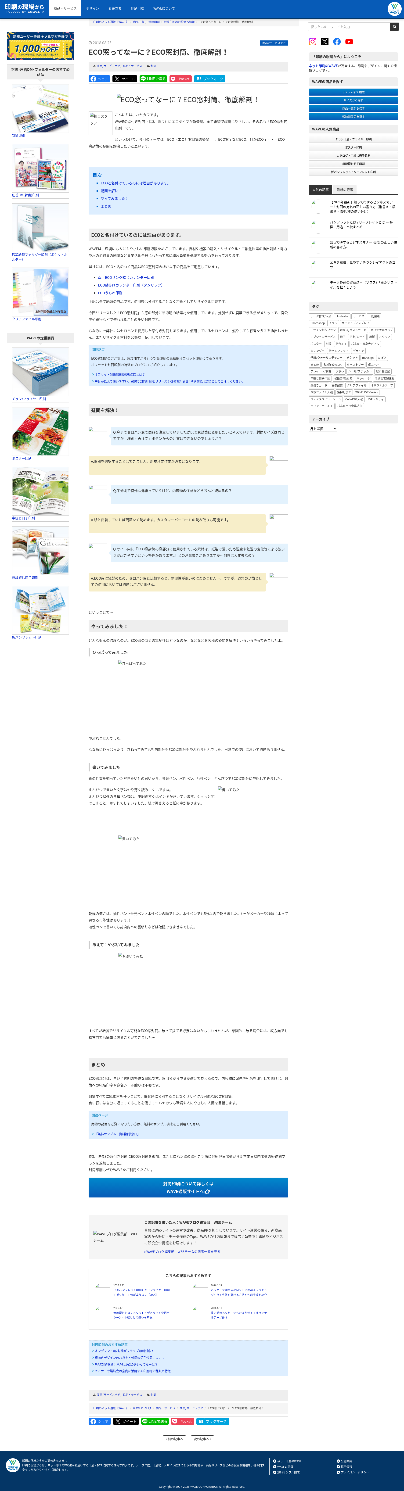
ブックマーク (213, 78)
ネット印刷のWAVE (289, 1461)
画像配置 (337, 385)
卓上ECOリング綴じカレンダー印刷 (126, 277)
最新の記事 (345, 189)
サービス (358, 316)
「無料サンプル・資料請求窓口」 (117, 1134)
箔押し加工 (344, 392)
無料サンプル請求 (288, 1472)
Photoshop (317, 323)
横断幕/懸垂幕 (343, 378)
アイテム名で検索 (354, 92)
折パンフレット (339, 351)
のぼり (382, 357)
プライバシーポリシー (355, 1472)
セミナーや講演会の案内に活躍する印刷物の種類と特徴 (133, 1371)
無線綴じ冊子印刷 (25, 577)
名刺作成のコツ (333, 364)
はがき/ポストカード (353, 330)
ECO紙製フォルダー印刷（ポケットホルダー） (39, 257)
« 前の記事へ (174, 1439)
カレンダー (317, 351)
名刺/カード (357, 337)
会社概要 (346, 1461)
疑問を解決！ (111, 190)
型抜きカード (318, 385)
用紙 (372, 337)
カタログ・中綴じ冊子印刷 (353, 156)
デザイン (92, 8)
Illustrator (342, 316)
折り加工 (341, 344)
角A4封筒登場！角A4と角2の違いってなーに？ (126, 1364)
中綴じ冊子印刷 (23, 518)
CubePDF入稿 (354, 399)
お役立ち (115, 8)
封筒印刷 (18, 135)
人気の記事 (320, 189)
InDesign (368, 357)
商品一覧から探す (353, 108)
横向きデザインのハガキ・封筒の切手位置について (130, 1357)
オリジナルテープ (382, 385)
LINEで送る (153, 78)
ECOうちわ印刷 (110, 292)
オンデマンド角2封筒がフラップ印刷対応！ (124, 1350)
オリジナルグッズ (382, 330)
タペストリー (355, 364)
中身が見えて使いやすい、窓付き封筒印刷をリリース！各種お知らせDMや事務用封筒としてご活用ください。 (170, 381)
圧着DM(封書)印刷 (25, 195)
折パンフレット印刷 (27, 637)
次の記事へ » (202, 1439)
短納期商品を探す (353, 117)
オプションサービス (323, 337)
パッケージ (364, 378)
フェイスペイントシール (325, 399)
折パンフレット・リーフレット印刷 (353, 172)
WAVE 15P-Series (366, 392)
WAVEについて (164, 8)
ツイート (128, 78)
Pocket (184, 78)
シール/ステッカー (360, 371)
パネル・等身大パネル (365, 344)
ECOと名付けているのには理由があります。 (136, 183)
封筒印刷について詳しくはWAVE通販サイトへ (188, 1187)
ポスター (316, 344)
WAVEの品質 (285, 1467)
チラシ (333, 323)
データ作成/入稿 (320, 316)
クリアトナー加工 (321, 406)
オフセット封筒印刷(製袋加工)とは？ (120, 374)
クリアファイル (357, 385)
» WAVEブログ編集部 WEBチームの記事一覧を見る (182, 1251)
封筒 (153, 66)
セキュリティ (375, 399)
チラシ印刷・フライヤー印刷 (353, 139)
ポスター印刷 (22, 458)
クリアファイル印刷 (26, 318)
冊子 (343, 337)
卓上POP (373, 364)
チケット (352, 357)
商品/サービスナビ (108, 66)
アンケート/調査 (320, 371)
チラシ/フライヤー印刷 (29, 398)
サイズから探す (353, 100)
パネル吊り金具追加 (349, 406)
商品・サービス (65, 8)
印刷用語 (137, 8)
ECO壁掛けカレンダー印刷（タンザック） (131, 285)
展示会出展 (383, 371)
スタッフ (384, 337)
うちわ (339, 371)
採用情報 (346, 1467)
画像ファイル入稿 (321, 392)
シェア (103, 78)
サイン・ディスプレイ (355, 323)
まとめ (106, 206)
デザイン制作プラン (323, 330)
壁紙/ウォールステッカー (326, 357)
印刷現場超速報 (384, 378)
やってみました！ (115, 198)
